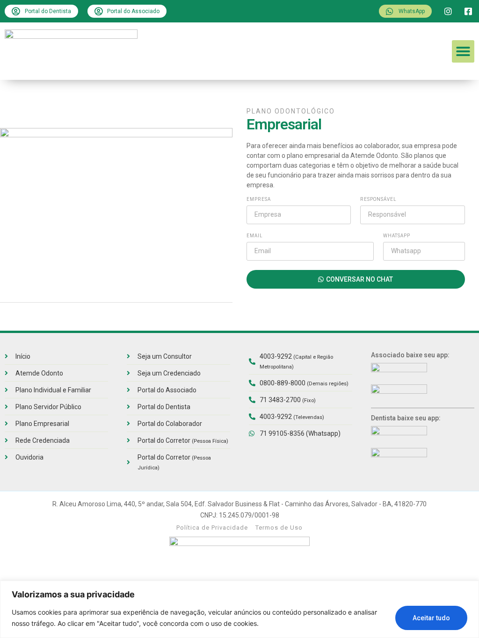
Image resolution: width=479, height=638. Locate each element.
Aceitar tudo (431, 618)
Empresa (259, 199)
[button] (463, 51)
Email (255, 236)
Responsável (378, 199)
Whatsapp (396, 236)
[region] (239, 609)
